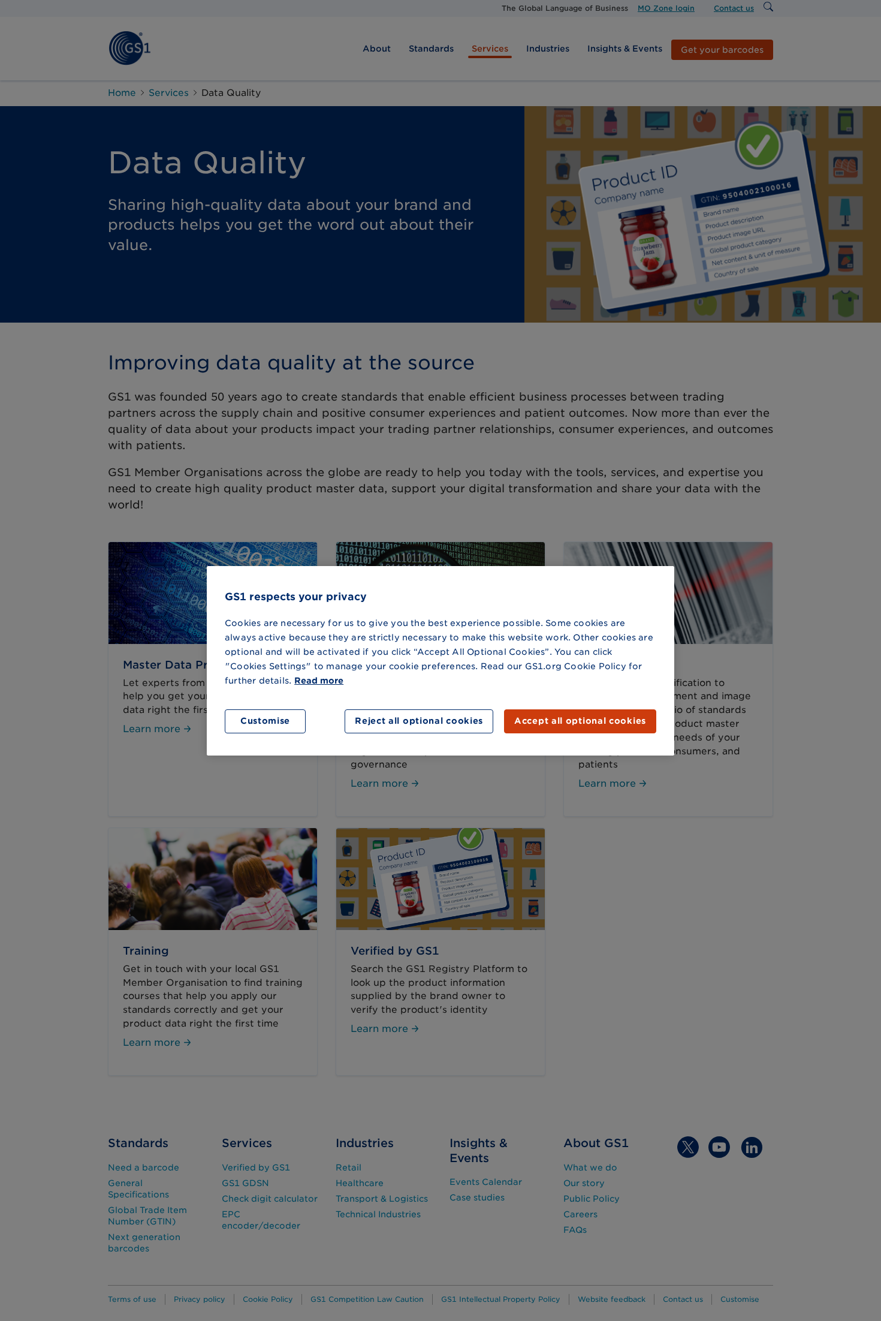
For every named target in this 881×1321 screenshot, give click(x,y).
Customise (265, 721)
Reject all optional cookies (419, 721)
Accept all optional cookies (580, 721)
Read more (318, 680)
